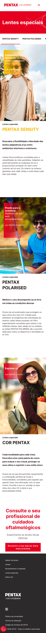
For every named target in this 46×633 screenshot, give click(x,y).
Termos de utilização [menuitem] (13, 621)
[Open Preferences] (3, 629)
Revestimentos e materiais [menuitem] (15, 569)
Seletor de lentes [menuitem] (11, 560)
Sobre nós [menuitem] (9, 577)
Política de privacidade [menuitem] (14, 616)
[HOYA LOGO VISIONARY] (17, 5)
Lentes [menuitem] (7, 564)
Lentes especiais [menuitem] (11, 573)
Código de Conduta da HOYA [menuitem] (16, 625)
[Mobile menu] (39, 5)
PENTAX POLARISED (31, 39)
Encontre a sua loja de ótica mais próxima (23, 547)
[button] (23, 609)
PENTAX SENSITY (10, 39)
